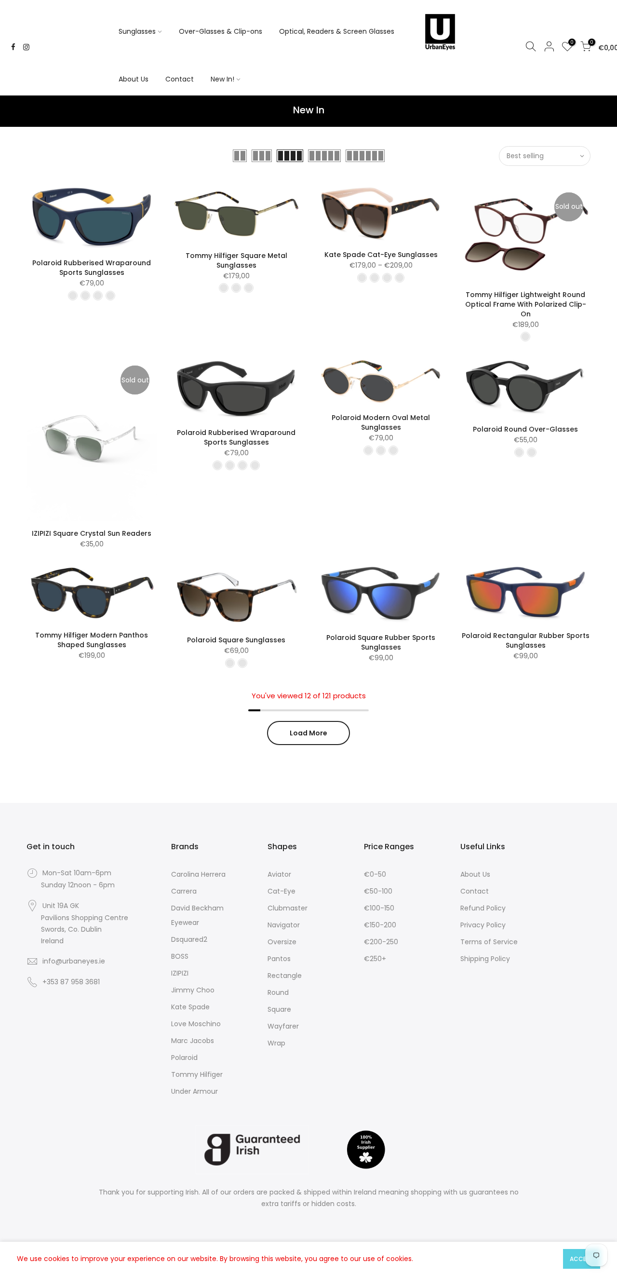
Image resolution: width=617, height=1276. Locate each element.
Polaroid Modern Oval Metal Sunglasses (381, 422)
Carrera (184, 891)
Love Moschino (196, 1024)
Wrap (276, 1043)
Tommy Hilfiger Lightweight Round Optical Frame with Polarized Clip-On (525, 304)
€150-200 (380, 925)
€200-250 (381, 942)
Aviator (279, 874)
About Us (133, 79)
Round (278, 992)
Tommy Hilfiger (197, 1074)
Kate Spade (190, 1007)
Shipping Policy (485, 959)
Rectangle (285, 975)
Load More (308, 733)
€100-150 (379, 908)
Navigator (284, 925)
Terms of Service (489, 942)
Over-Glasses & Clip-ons (220, 31)
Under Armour (194, 1091)
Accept (581, 1259)
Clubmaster (288, 908)
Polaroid (184, 1057)
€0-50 (375, 874)
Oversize (282, 942)
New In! (222, 79)
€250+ (375, 959)
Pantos (279, 959)
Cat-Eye (281, 891)
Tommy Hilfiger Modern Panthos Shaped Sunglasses (91, 640)
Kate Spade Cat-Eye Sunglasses (381, 254)
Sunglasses (137, 31)
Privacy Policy (483, 925)
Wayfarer (283, 1026)
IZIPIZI (179, 973)
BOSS (179, 956)
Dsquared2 (189, 939)
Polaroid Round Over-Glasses (525, 429)
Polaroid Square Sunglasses (236, 640)
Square (279, 1009)
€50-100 (378, 891)
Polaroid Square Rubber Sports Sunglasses (380, 642)
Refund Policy (483, 908)
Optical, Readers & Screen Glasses (336, 31)
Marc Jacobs (192, 1040)
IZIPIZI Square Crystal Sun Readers (91, 533)
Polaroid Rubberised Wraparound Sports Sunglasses (91, 267)
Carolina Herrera (198, 874)
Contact (179, 79)
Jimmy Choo (193, 990)
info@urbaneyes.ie (73, 961)
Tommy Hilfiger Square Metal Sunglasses (236, 260)
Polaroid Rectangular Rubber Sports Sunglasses (526, 640)
